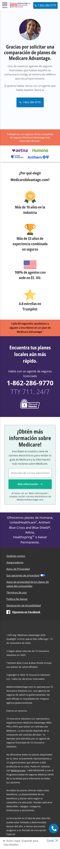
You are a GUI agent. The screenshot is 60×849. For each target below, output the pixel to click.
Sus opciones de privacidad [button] (22, 575)
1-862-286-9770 (30, 383)
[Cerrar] (53, 839)
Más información (28, 484)
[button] (5, 5)
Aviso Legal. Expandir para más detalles (21, 843)
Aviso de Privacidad (18, 569)
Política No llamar (17, 599)
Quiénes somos (15, 556)
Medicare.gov (18, 770)
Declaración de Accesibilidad (23, 605)
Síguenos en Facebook (26, 612)
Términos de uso (16, 592)
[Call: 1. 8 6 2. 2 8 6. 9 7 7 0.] (53, 828)
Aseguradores (14, 562)
